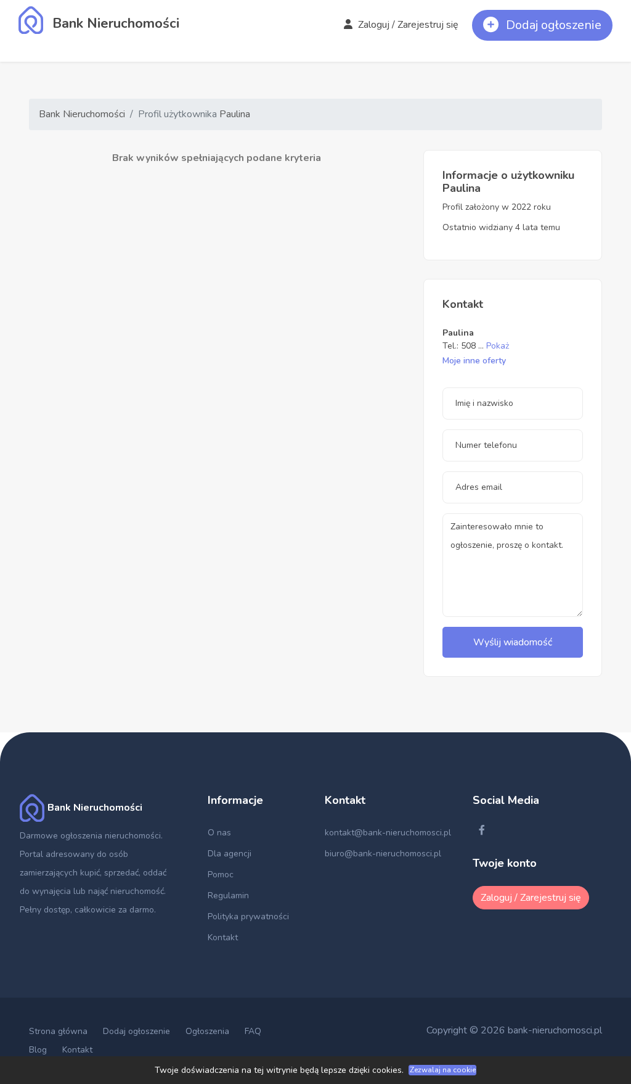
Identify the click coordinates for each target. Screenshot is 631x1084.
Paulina (234, 114)
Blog (38, 1050)
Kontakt (223, 937)
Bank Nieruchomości (82, 114)
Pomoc (221, 874)
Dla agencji (229, 853)
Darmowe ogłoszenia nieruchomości (90, 836)
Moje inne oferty (474, 360)
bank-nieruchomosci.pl (555, 1030)
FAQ (253, 1031)
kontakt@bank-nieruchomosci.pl (388, 832)
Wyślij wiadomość (512, 642)
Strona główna (58, 1031)
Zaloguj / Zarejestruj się (407, 24)
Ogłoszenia (207, 1031)
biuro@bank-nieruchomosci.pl (383, 853)
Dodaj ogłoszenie (136, 1031)
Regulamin (228, 895)
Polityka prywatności (248, 916)
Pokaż (497, 346)
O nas (219, 832)
